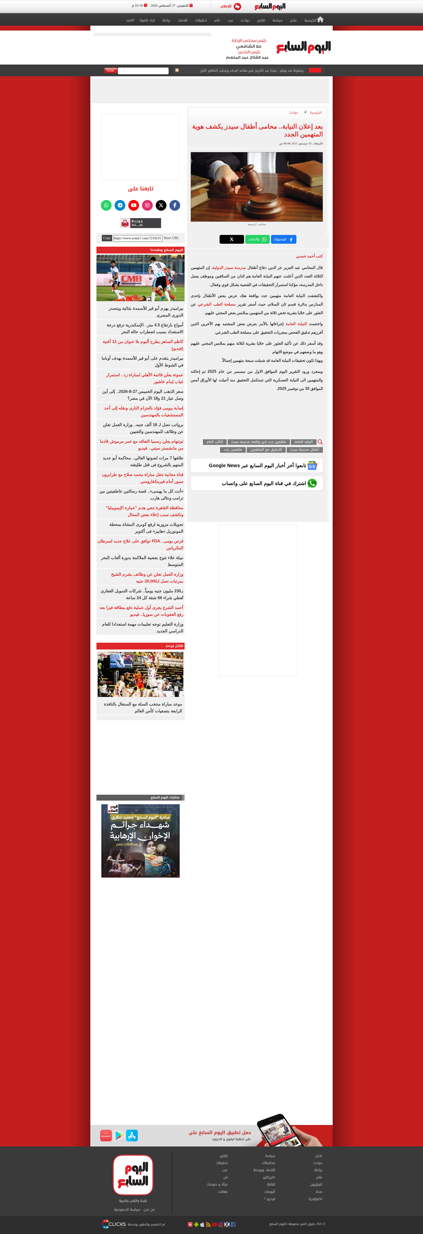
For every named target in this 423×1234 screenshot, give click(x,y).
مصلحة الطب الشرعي (217, 304)
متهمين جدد (233, 450)
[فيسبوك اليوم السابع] (174, 205)
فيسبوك (280, 239)
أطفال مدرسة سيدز (304, 450)
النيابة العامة (296, 324)
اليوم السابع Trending (166, 250)
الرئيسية (316, 112)
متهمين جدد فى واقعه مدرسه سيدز (258, 442)
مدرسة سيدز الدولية (229, 267)
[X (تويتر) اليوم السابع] (161, 205)
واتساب (253, 239)
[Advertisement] (211, 1074)
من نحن (149, 1209)
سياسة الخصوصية (127, 1209)
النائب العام (215, 442)
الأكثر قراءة (174, 646)
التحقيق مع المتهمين (266, 450)
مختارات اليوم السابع (165, 797)
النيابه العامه (303, 442)
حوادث (293, 112)
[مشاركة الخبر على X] (232, 239)
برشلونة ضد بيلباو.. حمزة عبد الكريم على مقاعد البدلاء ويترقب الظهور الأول (252, 70)
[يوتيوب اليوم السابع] (133, 205)
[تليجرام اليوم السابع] (120, 205)
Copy (107, 238)
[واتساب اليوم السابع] (106, 205)
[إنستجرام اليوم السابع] (147, 205)
